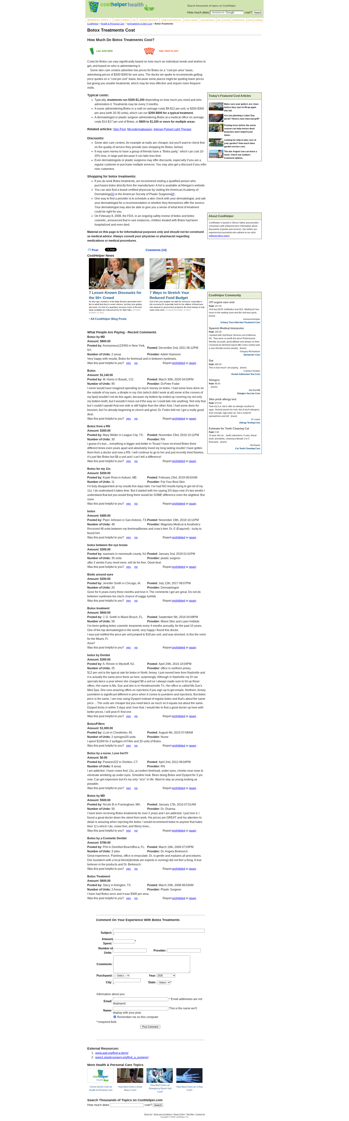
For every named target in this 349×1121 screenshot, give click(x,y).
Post (94, 250)
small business (238, 20)
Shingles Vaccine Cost (248, 393)
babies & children (121, 20)
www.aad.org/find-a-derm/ (111, 1053)
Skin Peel (119, 129)
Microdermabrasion (139, 129)
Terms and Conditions (163, 1114)
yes (128, 363)
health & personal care (171, 20)
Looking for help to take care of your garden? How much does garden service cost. (240, 143)
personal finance (207, 20)
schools (226, 20)
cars (134, 20)
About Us (148, 1114)
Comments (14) (156, 250)
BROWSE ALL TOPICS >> (99, 20)
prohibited (178, 363)
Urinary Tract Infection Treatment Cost (240, 322)
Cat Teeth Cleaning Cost (247, 448)
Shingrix (214, 379)
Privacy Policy (179, 1114)
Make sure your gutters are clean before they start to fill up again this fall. (241, 107)
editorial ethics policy (219, 236)
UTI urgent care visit (221, 302)
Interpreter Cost (252, 355)
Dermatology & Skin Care (139, 24)
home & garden (191, 20)
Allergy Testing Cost (249, 422)
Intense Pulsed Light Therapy (172, 129)
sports (250, 20)
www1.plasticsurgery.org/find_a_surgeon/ (122, 1057)
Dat (211, 360)
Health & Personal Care (112, 24)
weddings (258, 20)
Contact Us (200, 1114)
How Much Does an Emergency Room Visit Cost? (160, 1088)
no (136, 363)
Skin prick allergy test (222, 399)
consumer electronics (148, 20)
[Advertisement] (234, 65)
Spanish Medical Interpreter (226, 328)
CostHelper (93, 24)
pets (219, 20)
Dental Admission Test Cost (245, 374)
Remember (124, 1017)
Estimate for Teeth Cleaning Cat (229, 428)
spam (192, 363)
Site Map (190, 1114)
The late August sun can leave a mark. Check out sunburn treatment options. (240, 154)
